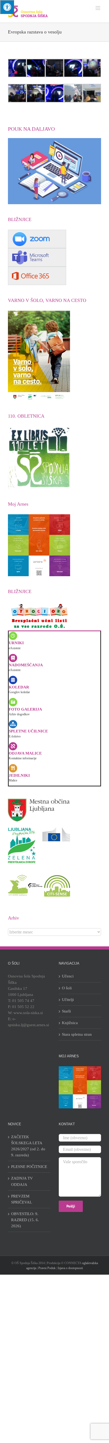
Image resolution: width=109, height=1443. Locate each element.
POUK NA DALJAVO (31, 129)
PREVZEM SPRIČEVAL (21, 1199)
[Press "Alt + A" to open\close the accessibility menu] (7, 7)
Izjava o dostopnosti (70, 1268)
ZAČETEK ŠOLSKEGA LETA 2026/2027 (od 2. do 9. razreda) (28, 1146)
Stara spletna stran (77, 1034)
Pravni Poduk (47, 1268)
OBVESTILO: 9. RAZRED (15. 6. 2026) (25, 1220)
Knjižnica (70, 1023)
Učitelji (68, 999)
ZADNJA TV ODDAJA (22, 1181)
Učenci (68, 976)
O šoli (67, 988)
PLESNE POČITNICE (29, 1167)
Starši (66, 1011)
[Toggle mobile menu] (98, 8)
